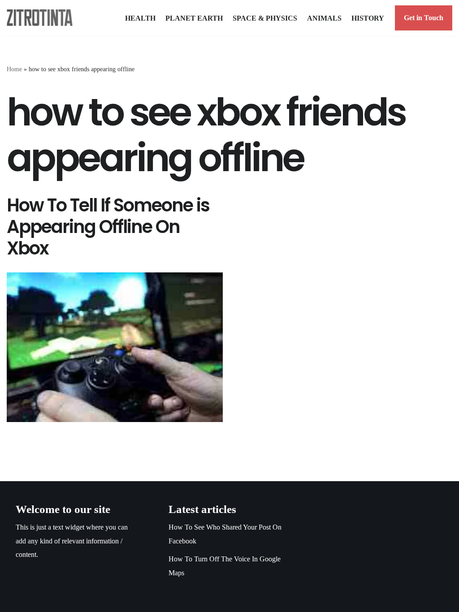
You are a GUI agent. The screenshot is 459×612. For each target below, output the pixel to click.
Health (140, 18)
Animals (324, 18)
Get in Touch (423, 18)
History (367, 18)
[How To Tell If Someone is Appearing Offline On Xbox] (115, 347)
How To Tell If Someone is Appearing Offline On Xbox (108, 227)
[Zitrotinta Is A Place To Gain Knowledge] (42, 17)
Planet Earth (194, 18)
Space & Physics (265, 18)
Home (14, 69)
